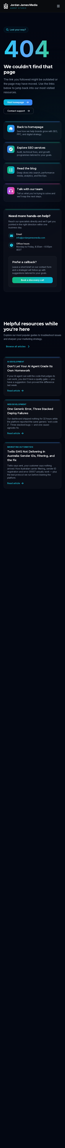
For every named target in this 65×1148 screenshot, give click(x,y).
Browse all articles (16, 346)
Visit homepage (15, 102)
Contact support (16, 111)
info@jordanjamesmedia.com (30, 237)
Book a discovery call (32, 280)
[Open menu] (58, 6)
